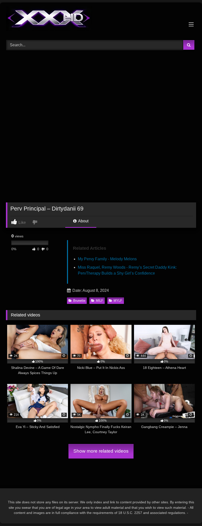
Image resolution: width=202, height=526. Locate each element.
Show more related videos (101, 451)
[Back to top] (186, 511)
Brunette (79, 300)
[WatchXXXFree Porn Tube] (101, 19)
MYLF (118, 300)
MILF (99, 300)
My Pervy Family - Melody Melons (107, 259)
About (82, 221)
